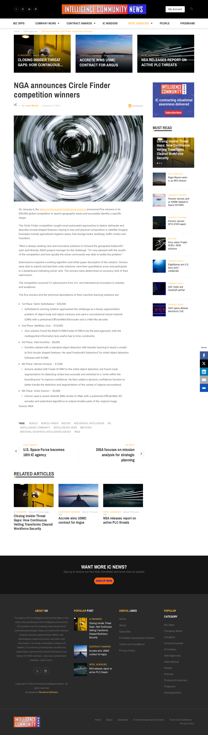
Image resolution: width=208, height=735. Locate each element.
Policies (168, 674)
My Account (175, 9)
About (122, 625)
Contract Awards (79, 23)
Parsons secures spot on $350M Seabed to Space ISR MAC (178, 202)
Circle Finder (50, 423)
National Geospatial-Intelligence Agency (63, 209)
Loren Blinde (31, 105)
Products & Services (175, 680)
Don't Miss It (30, 445)
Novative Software (48, 692)
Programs (187, 23)
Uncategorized (172, 693)
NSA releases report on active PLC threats (164, 62)
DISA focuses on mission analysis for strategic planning (115, 454)
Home (17, 31)
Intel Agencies (138, 23)
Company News (45, 23)
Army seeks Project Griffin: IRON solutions (177, 245)
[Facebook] (204, 355)
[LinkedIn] (204, 372)
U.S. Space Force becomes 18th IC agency (44, 452)
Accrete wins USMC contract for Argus (99, 62)
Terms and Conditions (132, 644)
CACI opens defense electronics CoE (178, 309)
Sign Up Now (104, 581)
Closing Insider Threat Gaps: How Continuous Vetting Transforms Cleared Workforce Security (39, 62)
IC (110, 423)
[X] (204, 363)
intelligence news (66, 427)
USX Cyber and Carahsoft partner (176, 288)
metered (86, 427)
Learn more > (46, 660)
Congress (169, 637)
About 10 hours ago (43, 55)
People (165, 23)
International (171, 662)
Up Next (130, 445)
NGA (78, 431)
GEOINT (67, 423)
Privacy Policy (127, 651)
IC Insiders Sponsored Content (136, 638)
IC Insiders (110, 23)
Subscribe (125, 632)
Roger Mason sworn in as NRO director (177, 179)
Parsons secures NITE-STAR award (177, 222)
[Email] (204, 380)
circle (34, 423)
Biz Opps (19, 23)
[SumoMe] (204, 388)
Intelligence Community (35, 427)
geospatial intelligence (89, 423)
